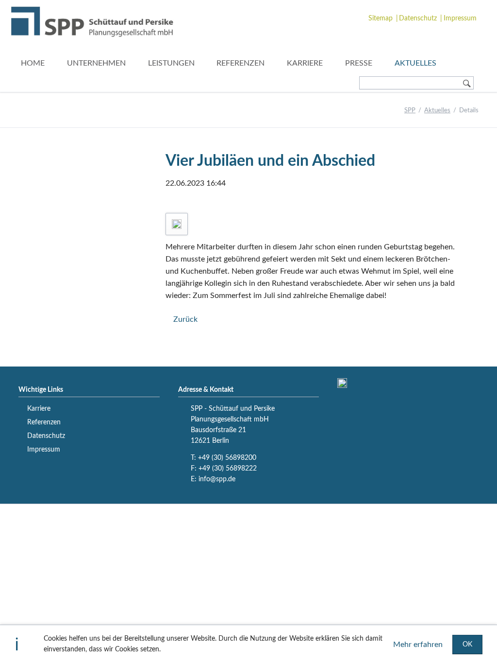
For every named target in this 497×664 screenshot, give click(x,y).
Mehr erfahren (418, 644)
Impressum (460, 18)
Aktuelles (437, 110)
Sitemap (380, 18)
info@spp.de (217, 479)
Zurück (185, 319)
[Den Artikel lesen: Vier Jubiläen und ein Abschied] (177, 224)
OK (467, 644)
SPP (409, 110)
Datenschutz (418, 18)
